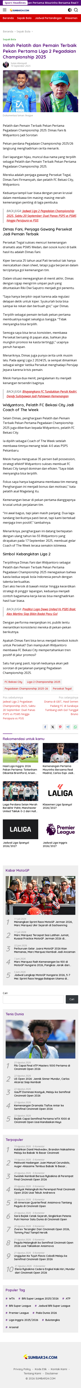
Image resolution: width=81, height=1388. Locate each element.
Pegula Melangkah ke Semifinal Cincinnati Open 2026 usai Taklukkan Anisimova (43, 1244)
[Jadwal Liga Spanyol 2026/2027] (20, 829)
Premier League (19, 1313)
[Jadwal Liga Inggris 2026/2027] (60, 829)
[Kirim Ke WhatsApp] (75, 727)
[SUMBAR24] (19, 10)
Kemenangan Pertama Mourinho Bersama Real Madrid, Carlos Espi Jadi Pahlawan (58, 769)
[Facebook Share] (45, 727)
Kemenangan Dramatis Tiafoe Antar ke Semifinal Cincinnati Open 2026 (39, 1107)
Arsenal (13, 1327)
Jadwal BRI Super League (54, 1305)
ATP (68, 1298)
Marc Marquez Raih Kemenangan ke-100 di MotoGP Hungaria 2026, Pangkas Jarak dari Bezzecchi (42, 963)
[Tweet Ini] (53, 727)
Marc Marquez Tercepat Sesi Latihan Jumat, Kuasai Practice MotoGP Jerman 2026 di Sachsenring (41, 936)
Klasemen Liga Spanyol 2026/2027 (57, 806)
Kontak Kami (59, 1369)
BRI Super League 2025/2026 (40, 1298)
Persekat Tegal (62, 688)
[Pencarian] (76, 10)
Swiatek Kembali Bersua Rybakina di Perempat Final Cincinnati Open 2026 (43, 1177)
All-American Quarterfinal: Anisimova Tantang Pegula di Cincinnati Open (43, 1204)
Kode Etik (41, 1369)
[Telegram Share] (68, 727)
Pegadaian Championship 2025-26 (26, 688)
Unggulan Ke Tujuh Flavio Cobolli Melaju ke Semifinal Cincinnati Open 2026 (40, 1257)
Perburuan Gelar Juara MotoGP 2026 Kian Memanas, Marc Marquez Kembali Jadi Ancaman (44, 950)
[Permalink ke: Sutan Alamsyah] (6, 64)
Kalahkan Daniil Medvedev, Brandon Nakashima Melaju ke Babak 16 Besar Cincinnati (44, 1151)
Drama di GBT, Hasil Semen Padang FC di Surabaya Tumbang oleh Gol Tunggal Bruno (61, 706)
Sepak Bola (9, 39)
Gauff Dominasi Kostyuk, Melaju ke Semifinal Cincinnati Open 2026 (42, 1093)
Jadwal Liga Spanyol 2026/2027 (16, 844)
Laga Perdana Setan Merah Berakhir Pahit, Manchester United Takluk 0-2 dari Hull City (20, 808)
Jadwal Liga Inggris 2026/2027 (55, 844)
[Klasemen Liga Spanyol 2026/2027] (60, 791)
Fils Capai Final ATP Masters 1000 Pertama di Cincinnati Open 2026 (42, 1067)
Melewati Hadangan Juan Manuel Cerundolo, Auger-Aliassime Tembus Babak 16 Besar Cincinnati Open (42, 1164)
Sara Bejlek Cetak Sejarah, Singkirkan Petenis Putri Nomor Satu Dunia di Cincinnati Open (42, 1217)
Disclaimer (51, 1373)
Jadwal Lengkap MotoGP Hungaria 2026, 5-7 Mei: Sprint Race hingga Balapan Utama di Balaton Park (42, 976)
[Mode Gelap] (70, 10)
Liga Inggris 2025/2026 (23, 1320)
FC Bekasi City (13, 682)
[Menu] (5, 10)
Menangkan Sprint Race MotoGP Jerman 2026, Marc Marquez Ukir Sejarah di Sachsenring (43, 923)
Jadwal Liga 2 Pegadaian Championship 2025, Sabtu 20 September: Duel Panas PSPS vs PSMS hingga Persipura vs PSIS (41, 216)
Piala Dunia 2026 (46, 1313)
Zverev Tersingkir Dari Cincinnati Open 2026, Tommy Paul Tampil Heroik (42, 1231)
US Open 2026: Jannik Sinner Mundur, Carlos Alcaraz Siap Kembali (42, 1080)
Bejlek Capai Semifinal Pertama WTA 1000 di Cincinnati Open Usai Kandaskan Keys (42, 1120)
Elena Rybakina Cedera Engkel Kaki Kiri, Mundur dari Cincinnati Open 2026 (45, 1270)
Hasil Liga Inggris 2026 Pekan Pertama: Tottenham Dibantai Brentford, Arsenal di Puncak (20, 769)
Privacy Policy (22, 1369)
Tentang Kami (32, 1373)
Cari (5, 993)
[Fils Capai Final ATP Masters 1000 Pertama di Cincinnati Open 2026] (40, 1039)
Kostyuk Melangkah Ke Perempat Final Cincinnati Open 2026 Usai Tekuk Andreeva (44, 1191)
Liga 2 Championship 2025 (43, 682)
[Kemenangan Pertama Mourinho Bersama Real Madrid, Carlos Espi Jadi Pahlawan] (60, 753)
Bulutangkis (52, 1320)
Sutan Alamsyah (19, 63)
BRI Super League (20, 1305)
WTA (12, 1298)
